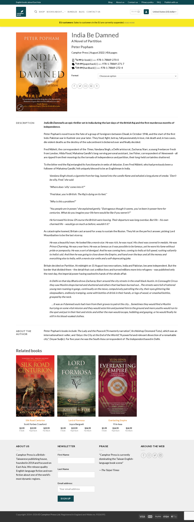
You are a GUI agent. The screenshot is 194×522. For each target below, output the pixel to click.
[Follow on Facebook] (143, 455)
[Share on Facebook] (74, 86)
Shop (42, 12)
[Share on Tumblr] (96, 86)
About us (120, 2)
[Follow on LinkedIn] (160, 455)
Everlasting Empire (118, 420)
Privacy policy (147, 2)
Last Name (63, 469)
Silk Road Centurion (35, 420)
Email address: (65, 483)
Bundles (72, 12)
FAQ (159, 2)
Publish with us (171, 2)
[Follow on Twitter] (154, 455)
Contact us (133, 2)
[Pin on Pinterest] (91, 86)
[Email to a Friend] (85, 86)
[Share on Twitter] (79, 86)
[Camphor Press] (23, 12)
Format (75, 76)
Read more (129, 23)
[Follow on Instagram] (149, 455)
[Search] (36, 11)
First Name (63, 454)
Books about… (55, 12)
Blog (110, 2)
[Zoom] (20, 108)
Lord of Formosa (76, 420)
